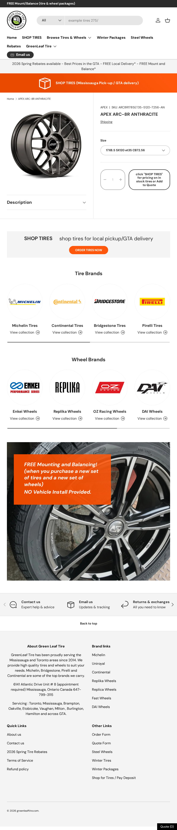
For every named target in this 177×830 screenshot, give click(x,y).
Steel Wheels (142, 37)
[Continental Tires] (67, 301)
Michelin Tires (25, 325)
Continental (101, 672)
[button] (167, 20)
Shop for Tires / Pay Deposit (114, 777)
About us (14, 734)
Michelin (98, 655)
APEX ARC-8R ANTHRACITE (34, 99)
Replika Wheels (67, 411)
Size (103, 140)
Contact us (15, 743)
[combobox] (90, 20)
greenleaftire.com (28, 810)
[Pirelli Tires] (152, 301)
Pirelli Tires (152, 325)
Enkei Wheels (25, 411)
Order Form (101, 734)
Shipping (106, 122)
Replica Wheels (104, 689)
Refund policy (18, 769)
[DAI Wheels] (152, 387)
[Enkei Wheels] (24, 387)
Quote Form (101, 743)
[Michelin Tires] (24, 301)
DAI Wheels (152, 411)
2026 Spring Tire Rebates (27, 752)
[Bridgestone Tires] (109, 301)
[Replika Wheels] (67, 387)
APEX (103, 107)
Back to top (88, 623)
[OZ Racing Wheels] (109, 387)
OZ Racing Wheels (109, 411)
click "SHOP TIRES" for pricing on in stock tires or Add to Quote (149, 179)
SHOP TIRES (32, 37)
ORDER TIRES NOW (88, 250)
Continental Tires (67, 325)
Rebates (14, 46)
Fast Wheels (101, 698)
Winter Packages (111, 37)
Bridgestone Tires (110, 325)
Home (12, 37)
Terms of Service (20, 760)
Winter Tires (101, 760)
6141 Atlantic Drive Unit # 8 (35, 684)
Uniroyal (98, 663)
